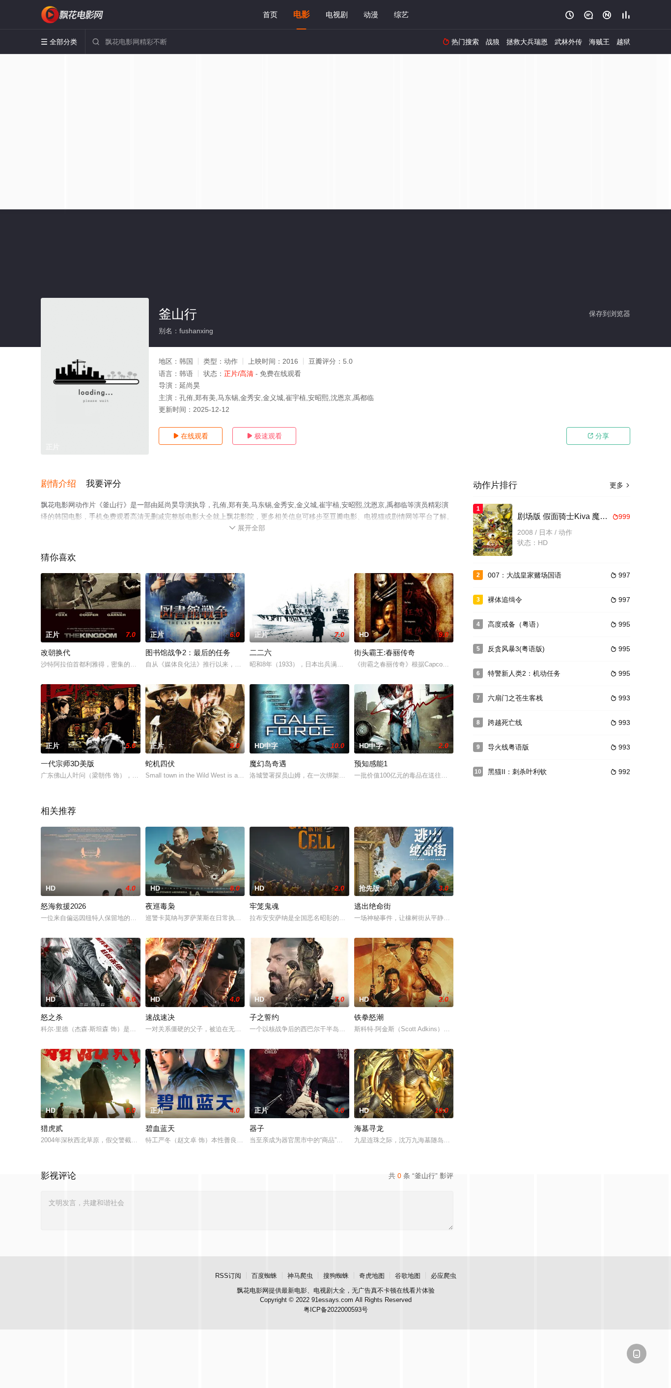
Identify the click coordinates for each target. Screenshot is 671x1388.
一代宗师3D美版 (67, 763)
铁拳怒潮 (369, 1017)
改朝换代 (55, 652)
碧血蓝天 (160, 1128)
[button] (63, 484)
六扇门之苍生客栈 (515, 698)
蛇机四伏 (160, 763)
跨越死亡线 (505, 722)
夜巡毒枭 (160, 906)
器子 (257, 1128)
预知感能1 (371, 763)
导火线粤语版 (508, 747)
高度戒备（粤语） (515, 624)
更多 (620, 485)
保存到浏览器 (609, 314)
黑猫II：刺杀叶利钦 (517, 772)
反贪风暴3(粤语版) (516, 649)
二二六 (261, 652)
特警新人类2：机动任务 (524, 673)
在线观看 (190, 436)
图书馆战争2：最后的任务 (187, 652)
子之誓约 (264, 1017)
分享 (598, 436)
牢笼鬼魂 (264, 906)
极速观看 (264, 436)
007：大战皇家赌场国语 (524, 575)
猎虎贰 (52, 1128)
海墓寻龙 (369, 1128)
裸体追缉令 (505, 600)
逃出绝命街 (372, 906)
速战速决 (160, 1017)
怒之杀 (52, 1017)
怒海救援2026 (63, 906)
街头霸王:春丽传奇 (384, 652)
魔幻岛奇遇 (268, 763)
